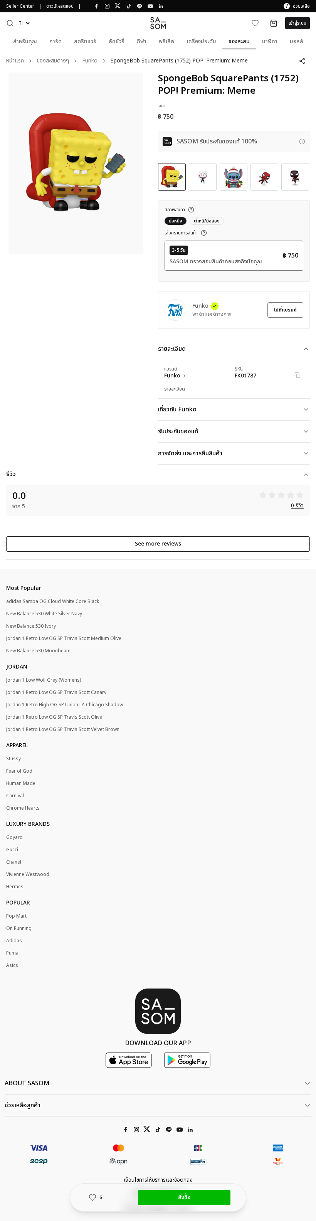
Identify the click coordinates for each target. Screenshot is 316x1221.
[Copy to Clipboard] (297, 375)
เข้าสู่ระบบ (297, 23)
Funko (89, 61)
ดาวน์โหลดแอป (60, 6)
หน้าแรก (15, 61)
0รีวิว (297, 506)
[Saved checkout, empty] (274, 23)
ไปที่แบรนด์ (285, 310)
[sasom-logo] (158, 23)
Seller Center (20, 6)
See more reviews (158, 544)
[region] (76, 163)
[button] (10, 23)
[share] (302, 61)
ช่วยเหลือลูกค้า (22, 1105)
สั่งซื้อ (184, 1197)
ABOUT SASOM (27, 1083)
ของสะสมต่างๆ (53, 61)
